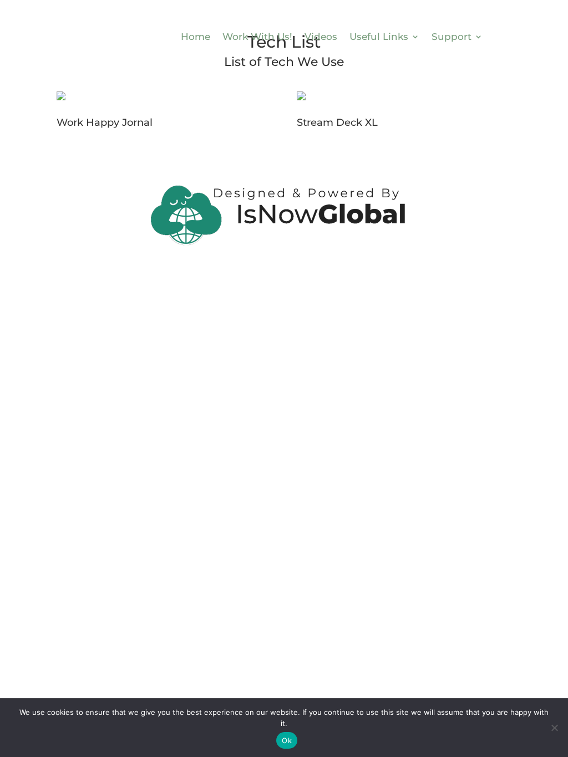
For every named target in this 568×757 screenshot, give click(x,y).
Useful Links (378, 36)
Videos (321, 36)
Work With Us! (257, 36)
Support (451, 36)
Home (195, 36)
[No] (554, 727)
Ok (287, 740)
